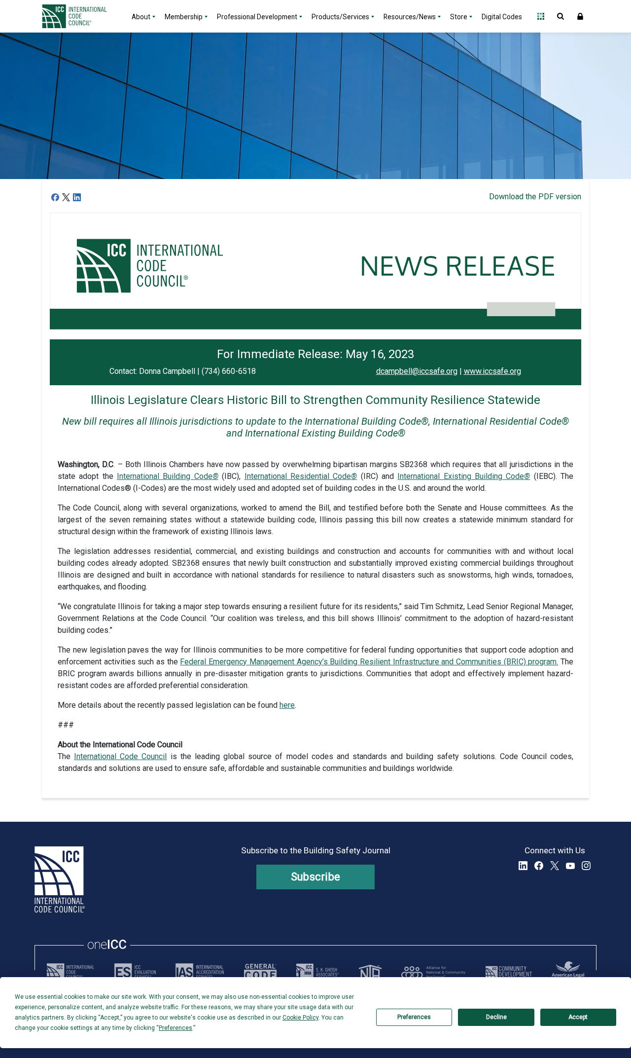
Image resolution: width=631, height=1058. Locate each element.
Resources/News (410, 17)
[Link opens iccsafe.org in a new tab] (70, 972)
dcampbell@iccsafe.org (416, 371)
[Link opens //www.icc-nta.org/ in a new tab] (370, 972)
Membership (184, 17)
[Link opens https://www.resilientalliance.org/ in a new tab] (433, 972)
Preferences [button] (175, 1027)
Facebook (539, 866)
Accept (578, 1017)
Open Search (560, 16)
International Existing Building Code (463, 476)
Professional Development (257, 17)
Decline (496, 1017)
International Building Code (167, 476)
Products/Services (340, 17)
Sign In (580, 16)
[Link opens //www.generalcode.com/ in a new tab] (260, 972)
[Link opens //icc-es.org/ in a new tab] (135, 972)
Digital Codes (502, 17)
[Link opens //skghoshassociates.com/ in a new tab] (317, 972)
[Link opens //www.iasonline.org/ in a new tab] (199, 972)
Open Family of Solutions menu (541, 16)
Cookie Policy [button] (300, 1017)
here (287, 705)
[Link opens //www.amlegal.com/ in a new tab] (568, 972)
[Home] (80, 16)
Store (458, 17)
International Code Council (120, 756)
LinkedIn (523, 866)
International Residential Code (301, 476)
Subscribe (316, 877)
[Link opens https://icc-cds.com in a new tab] (509, 972)
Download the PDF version (535, 196)
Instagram (586, 866)
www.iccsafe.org (492, 371)
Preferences (414, 1017)
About (141, 17)
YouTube (570, 866)
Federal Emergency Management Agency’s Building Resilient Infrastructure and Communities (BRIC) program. (369, 661)
